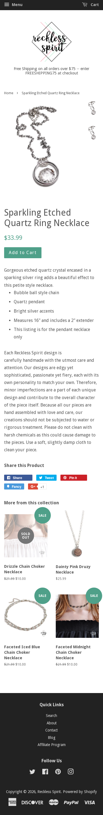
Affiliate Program (52, 744)
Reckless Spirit (49, 791)
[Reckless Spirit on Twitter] (32, 773)
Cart (94, 4)
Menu (17, 4)
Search (51, 715)
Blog (51, 737)
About (52, 723)
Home (8, 93)
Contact (51, 730)
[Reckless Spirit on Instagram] (71, 773)
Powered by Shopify (80, 791)
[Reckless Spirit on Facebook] (45, 773)
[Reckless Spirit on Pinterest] (58, 773)
